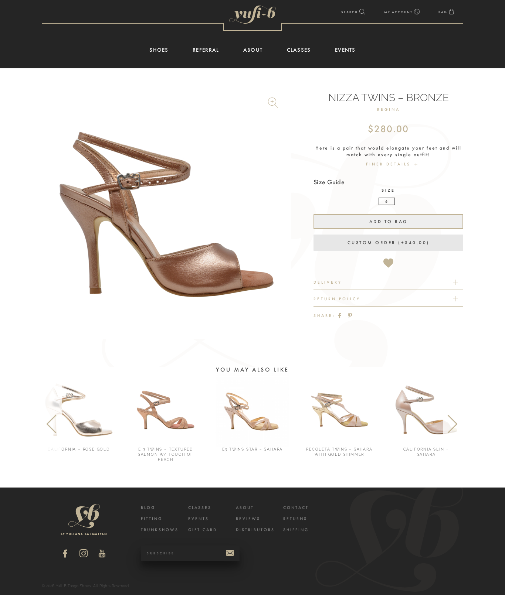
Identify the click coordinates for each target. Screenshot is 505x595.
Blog (148, 507)
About (245, 507)
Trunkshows (160, 529)
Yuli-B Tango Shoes (252, 15)
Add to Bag (388, 221)
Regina (388, 109)
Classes (199, 507)
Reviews (248, 518)
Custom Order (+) (389, 242)
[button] (274, 104)
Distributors (255, 529)
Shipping (296, 529)
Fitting (151, 518)
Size (388, 190)
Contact (296, 507)
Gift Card (202, 529)
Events (198, 518)
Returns (295, 518)
